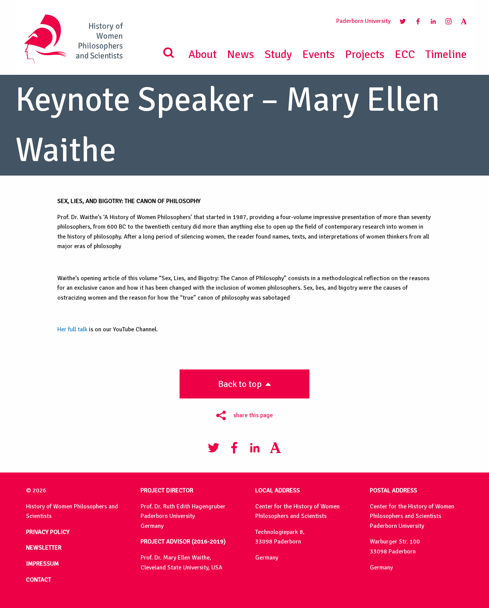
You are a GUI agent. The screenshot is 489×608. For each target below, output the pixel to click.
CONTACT (38, 580)
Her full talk (72, 329)
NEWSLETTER (44, 548)
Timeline (446, 54)
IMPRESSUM (42, 564)
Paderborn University (363, 21)
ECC (405, 54)
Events (318, 54)
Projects (364, 54)
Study (278, 54)
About (202, 54)
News (240, 54)
